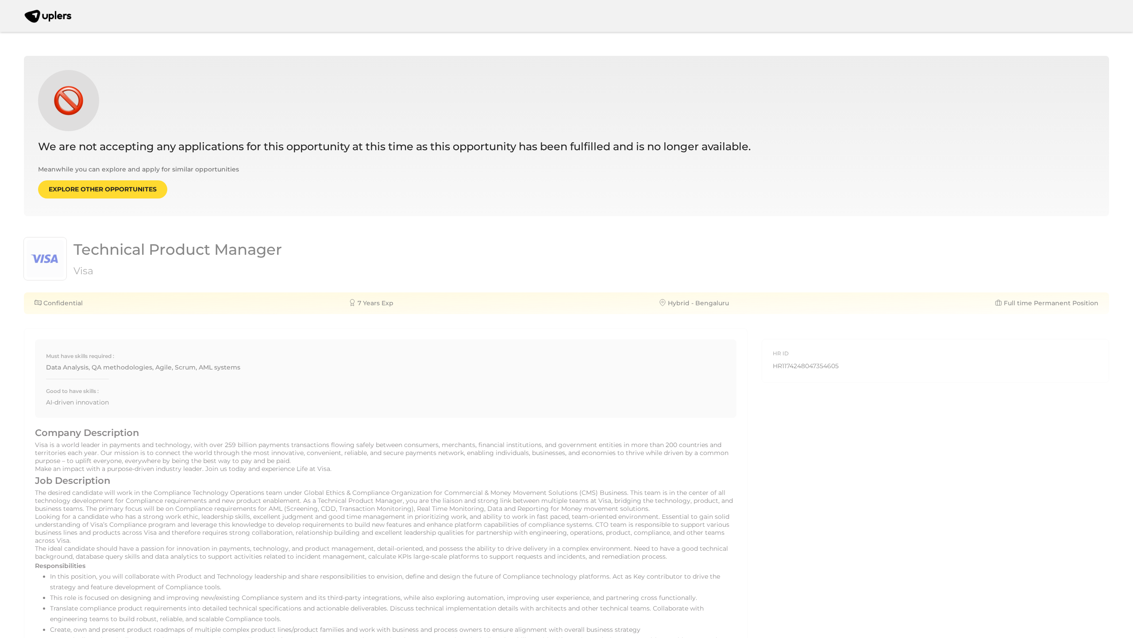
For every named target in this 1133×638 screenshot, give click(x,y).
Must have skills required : (80, 356)
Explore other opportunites (103, 189)
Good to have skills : (72, 391)
